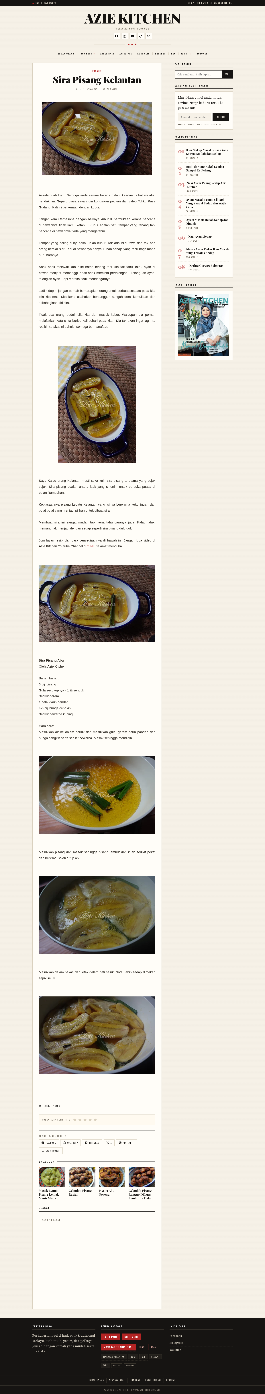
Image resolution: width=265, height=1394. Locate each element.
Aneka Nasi (107, 53)
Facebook (176, 1336)
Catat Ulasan (110, 88)
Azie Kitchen (132, 18)
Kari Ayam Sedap (200, 236)
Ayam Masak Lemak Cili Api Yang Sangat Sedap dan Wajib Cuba (206, 203)
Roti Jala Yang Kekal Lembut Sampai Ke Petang (205, 168)
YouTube (175, 1350)
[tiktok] (140, 36)
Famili (185, 53)
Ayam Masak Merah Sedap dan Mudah (207, 221)
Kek (173, 53)
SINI (90, 546)
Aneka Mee (125, 53)
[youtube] (132, 36)
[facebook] (116, 36)
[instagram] (124, 36)
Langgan (221, 117)
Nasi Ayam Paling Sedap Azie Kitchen (206, 185)
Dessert (160, 53)
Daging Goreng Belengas (206, 265)
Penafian (171, 1380)
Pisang (97, 71)
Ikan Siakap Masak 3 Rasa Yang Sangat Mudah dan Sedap (207, 152)
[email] (148, 36)
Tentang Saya (117, 1380)
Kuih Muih (143, 53)
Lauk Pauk (85, 53)
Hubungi (202, 53)
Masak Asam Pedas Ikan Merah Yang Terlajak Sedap (207, 251)
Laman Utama (66, 53)
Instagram (176, 1343)
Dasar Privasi (153, 1380)
